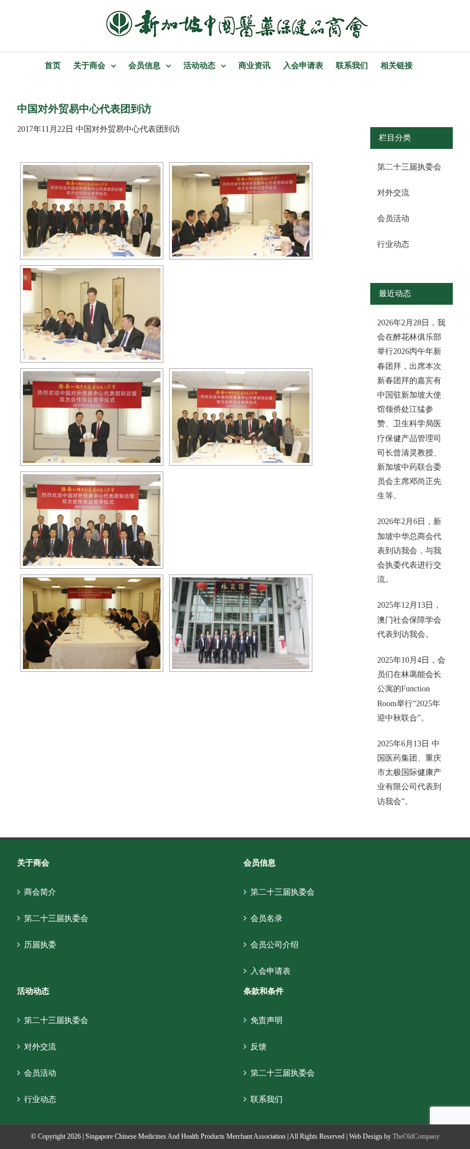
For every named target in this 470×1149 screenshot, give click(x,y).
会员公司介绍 (274, 945)
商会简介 (40, 892)
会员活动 (393, 218)
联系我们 (266, 1099)
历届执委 (40, 945)
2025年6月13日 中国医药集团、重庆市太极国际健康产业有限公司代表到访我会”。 (409, 772)
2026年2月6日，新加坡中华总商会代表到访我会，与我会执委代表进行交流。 (409, 550)
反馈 (258, 1046)
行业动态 (393, 244)
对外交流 (393, 192)
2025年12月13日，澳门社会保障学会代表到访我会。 (409, 619)
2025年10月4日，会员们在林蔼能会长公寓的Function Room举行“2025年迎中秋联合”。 (411, 689)
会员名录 (266, 918)
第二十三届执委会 (409, 167)
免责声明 (266, 1020)
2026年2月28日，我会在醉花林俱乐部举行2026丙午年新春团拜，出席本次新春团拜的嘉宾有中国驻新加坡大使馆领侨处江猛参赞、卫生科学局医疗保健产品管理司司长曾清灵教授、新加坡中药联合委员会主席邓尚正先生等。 (411, 409)
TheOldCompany (416, 1136)
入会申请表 (270, 971)
